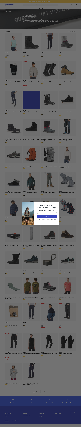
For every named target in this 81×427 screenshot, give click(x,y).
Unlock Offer (46, 216)
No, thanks (47, 222)
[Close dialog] (57, 203)
